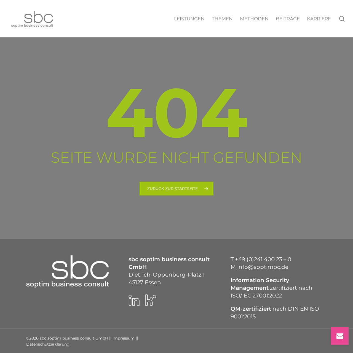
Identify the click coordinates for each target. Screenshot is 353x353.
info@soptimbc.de (262, 267)
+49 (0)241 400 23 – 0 (263, 259)
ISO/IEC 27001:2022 (256, 295)
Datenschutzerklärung (47, 344)
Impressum (124, 338)
